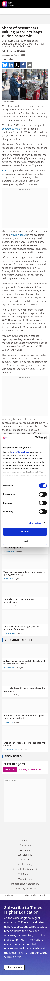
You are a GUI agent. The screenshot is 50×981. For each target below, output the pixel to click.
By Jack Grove (8, 579)
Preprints (7, 170)
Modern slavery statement (25, 883)
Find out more (14, 967)
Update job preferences (30, 769)
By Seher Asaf (8, 722)
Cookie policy (25, 864)
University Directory (25, 888)
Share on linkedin (11, 65)
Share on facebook (23, 65)
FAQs (25, 840)
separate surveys (11, 128)
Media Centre (25, 878)
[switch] (43, 494)
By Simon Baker (9, 551)
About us (25, 849)
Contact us (25, 845)
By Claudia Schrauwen (11, 749)
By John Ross (8, 606)
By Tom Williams (9, 668)
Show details (35, 523)
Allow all (25, 532)
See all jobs (10, 769)
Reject (25, 541)
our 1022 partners (20, 452)
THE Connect (25, 874)
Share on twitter (17, 65)
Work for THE (25, 854)
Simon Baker (7, 59)
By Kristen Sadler (9, 633)
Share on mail (29, 65)
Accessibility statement (25, 869)
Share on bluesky (5, 65)
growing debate (18, 234)
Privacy (25, 859)
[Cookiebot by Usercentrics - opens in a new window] (35, 438)
